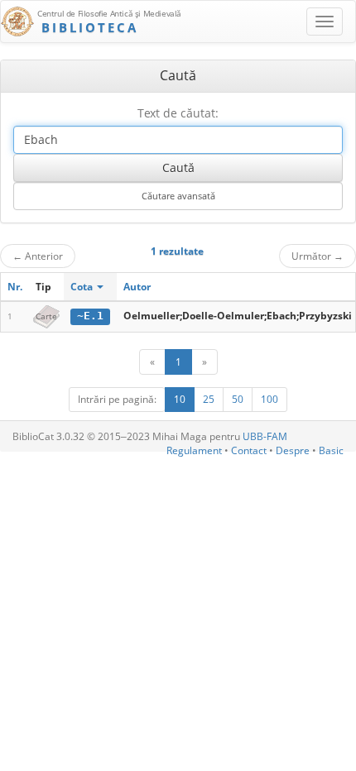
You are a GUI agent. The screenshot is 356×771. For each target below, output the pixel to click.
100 (269, 399)
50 (237, 399)
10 (179, 399)
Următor (317, 255)
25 (208, 399)
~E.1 (90, 315)
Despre (293, 450)
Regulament (194, 450)
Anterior (37, 255)
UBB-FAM (265, 436)
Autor (137, 287)
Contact (249, 450)
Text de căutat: (178, 113)
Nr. (14, 287)
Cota (82, 287)
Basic (331, 450)
